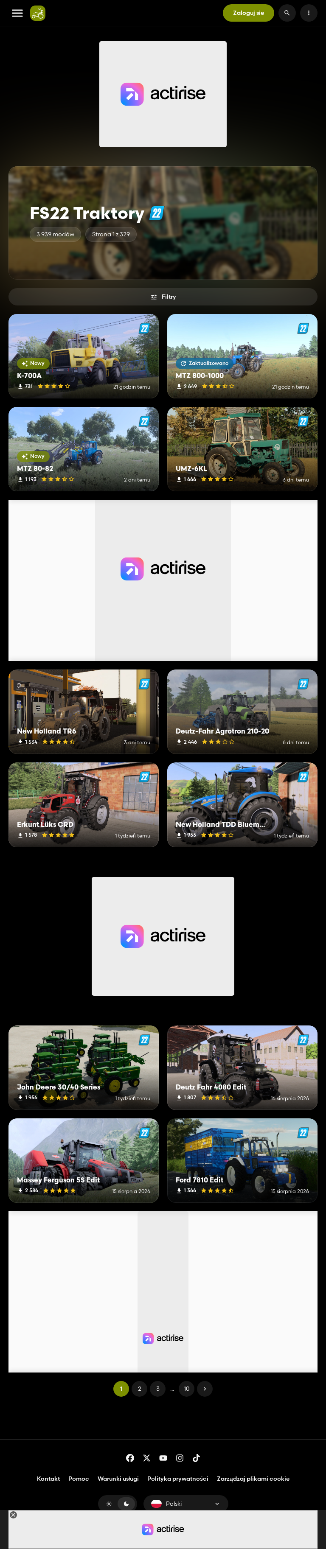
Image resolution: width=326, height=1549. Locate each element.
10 (187, 1388)
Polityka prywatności (177, 1478)
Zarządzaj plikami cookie (253, 1478)
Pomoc (78, 1478)
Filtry (169, 296)
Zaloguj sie (248, 13)
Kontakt (48, 1478)
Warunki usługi (118, 1478)
